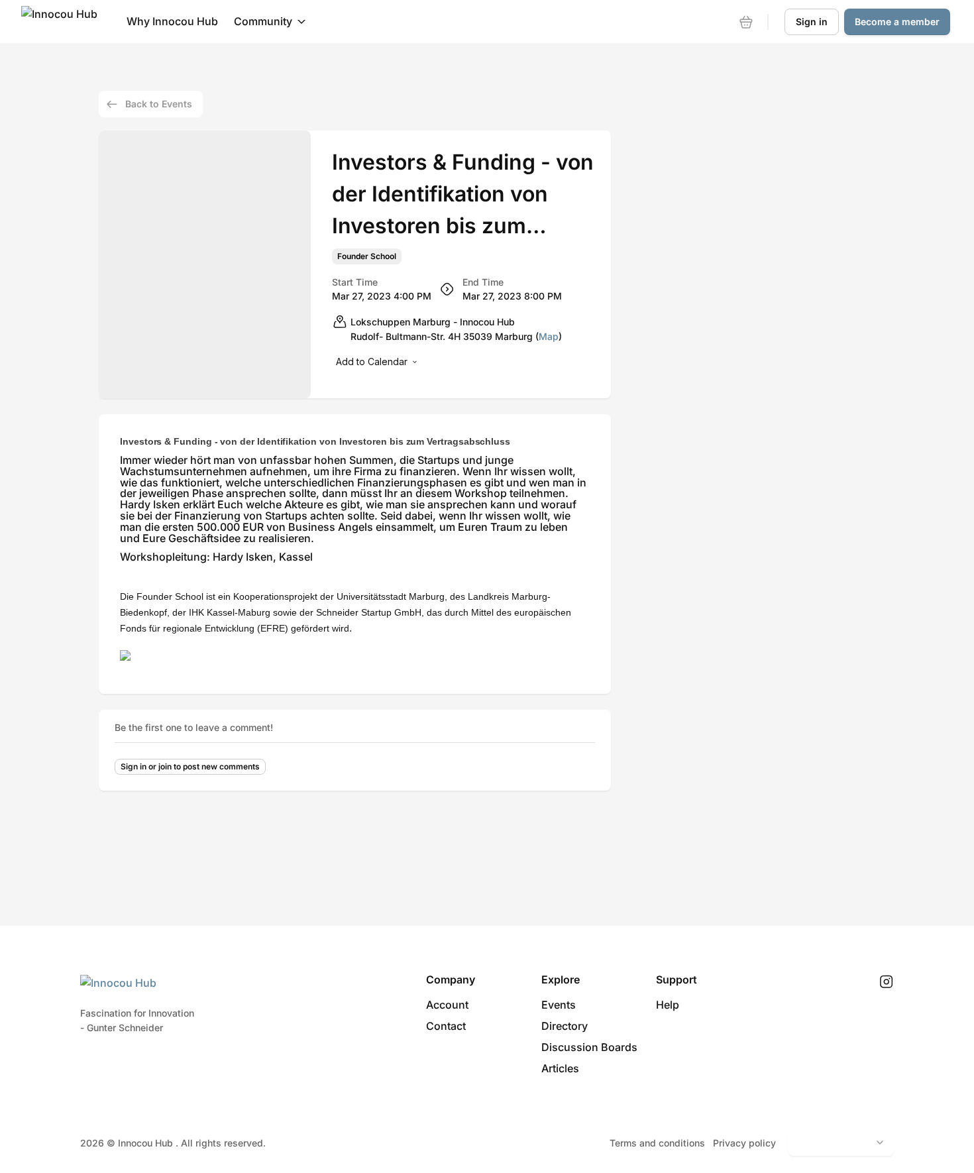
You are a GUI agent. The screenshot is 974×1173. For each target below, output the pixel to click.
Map (549, 336)
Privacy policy (744, 1142)
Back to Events (158, 103)
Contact (446, 1026)
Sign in (812, 21)
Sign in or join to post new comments (190, 766)
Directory (564, 1026)
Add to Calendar (371, 361)
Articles (560, 1068)
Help (667, 1004)
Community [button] (263, 21)
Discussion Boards (589, 1047)
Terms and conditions (657, 1142)
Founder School (366, 256)
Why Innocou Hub (172, 21)
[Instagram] (886, 982)
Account (447, 1004)
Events (558, 1004)
